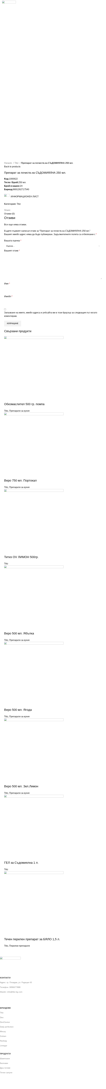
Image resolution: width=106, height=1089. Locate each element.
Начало (8, 163)
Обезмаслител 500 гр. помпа (24, 404)
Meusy (3, 1031)
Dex (1, 1017)
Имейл (8, 296)
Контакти (5, 978)
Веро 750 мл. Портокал (20, 480)
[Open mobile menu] (102, 6)
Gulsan (3, 1036)
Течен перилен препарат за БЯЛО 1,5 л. (32, 939)
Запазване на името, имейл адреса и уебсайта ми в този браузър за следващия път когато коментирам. (50, 314)
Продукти (5, 1054)
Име (7, 283)
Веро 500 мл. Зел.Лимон (21, 786)
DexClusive (5, 1022)
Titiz (16, 163)
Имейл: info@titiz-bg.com (11, 992)
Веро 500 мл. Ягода (18, 709)
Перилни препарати (19, 946)
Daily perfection (7, 1027)
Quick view (7, 398)
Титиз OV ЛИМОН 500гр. (21, 557)
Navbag (3, 1041)
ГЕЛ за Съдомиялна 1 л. (21, 862)
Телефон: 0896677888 (10, 987)
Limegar (3, 1045)
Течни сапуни (6, 1072)
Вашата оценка (12, 240)
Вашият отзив (12, 250)
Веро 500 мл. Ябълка (19, 633)
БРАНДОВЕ (5, 1008)
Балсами (4, 1063)
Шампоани (5, 1058)
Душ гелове (5, 1068)
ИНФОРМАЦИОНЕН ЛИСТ (24, 196)
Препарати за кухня (19, 411)
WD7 (25, 1084)
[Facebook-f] (3, 997)
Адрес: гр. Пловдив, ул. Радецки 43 (16, 982)
